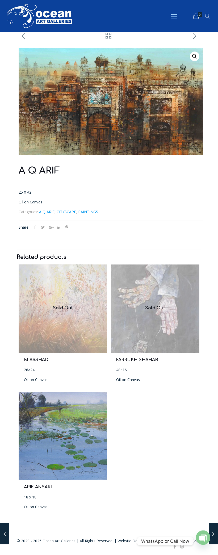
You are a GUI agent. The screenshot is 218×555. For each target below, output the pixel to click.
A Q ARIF (46, 211)
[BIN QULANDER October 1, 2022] (213, 533)
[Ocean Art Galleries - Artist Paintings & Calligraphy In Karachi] (39, 16)
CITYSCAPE (66, 211)
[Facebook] (175, 546)
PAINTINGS (88, 211)
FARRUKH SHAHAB (137, 359)
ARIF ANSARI (38, 487)
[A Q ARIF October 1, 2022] (4, 533)
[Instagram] (182, 546)
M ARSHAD (36, 359)
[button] (194, 56)
